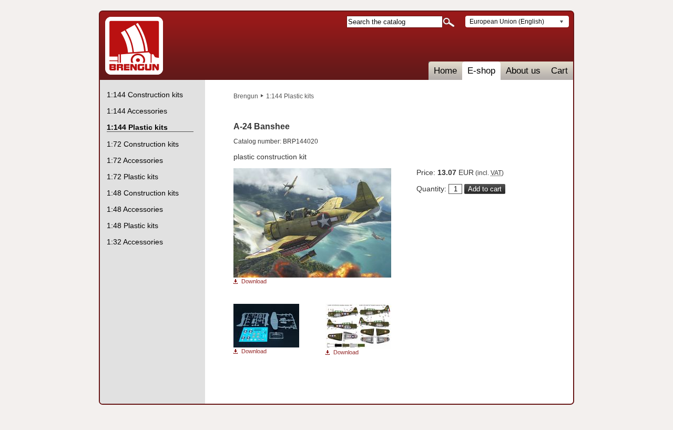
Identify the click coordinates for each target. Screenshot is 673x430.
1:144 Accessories (137, 111)
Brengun (245, 96)
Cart (559, 71)
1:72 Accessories (135, 160)
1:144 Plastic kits (290, 96)
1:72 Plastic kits (132, 176)
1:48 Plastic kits (132, 225)
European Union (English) (507, 21)
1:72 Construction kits (143, 144)
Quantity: (431, 189)
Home (445, 71)
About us (523, 71)
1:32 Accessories (135, 242)
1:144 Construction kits (145, 94)
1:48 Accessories (135, 209)
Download (254, 281)
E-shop (481, 71)
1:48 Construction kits (143, 193)
